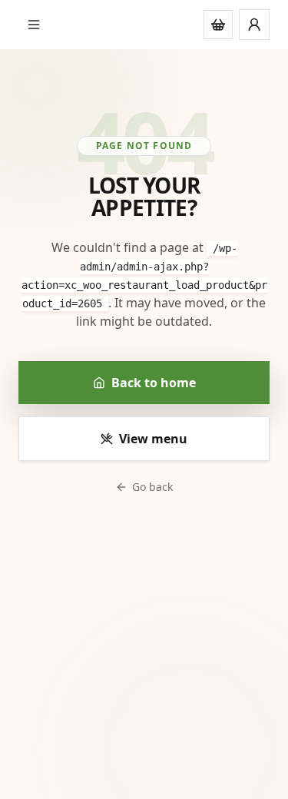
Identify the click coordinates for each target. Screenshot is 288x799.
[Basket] (218, 24)
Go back (152, 486)
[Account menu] (254, 24)
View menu (153, 438)
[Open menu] (33, 24)
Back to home (153, 382)
